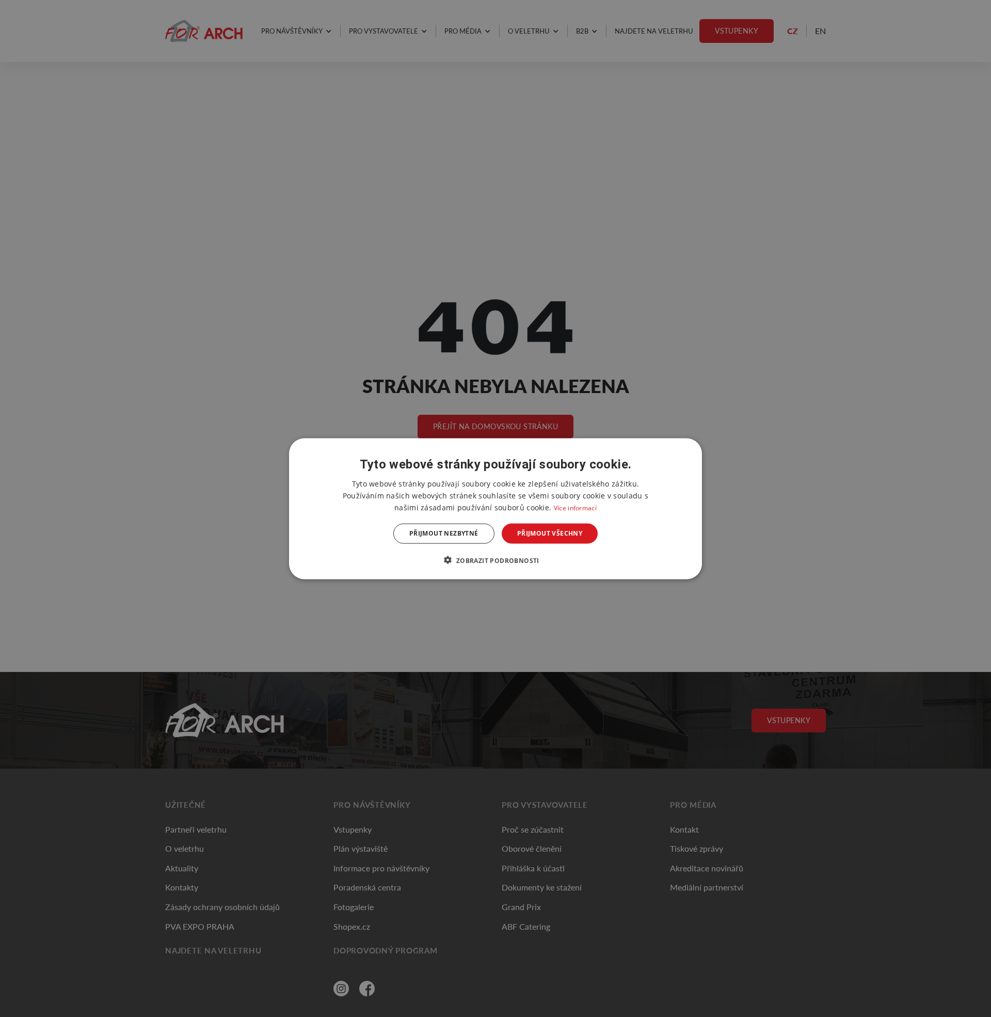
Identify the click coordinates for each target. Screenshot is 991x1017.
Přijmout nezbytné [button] (443, 533)
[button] (495, 560)
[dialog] (495, 508)
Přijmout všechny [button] (549, 533)
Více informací (575, 507)
